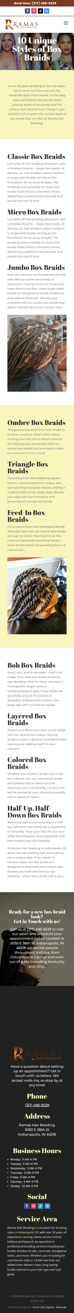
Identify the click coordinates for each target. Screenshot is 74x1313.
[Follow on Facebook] (27, 10)
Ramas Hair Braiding (37, 1125)
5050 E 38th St (37, 1130)
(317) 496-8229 (43, 3)
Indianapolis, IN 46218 (37, 1134)
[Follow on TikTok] (40, 10)
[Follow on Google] (46, 10)
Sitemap (61, 1307)
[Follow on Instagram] (33, 10)
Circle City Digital (43, 1307)
